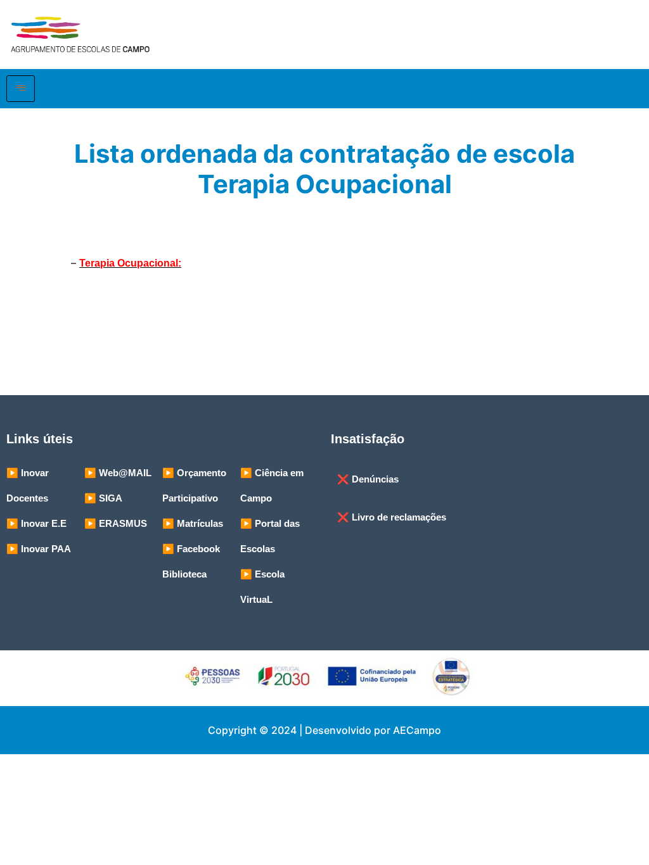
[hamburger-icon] (20, 88)
